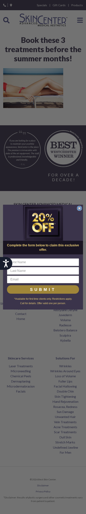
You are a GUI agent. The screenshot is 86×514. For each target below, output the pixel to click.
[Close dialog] (79, 208)
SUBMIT (43, 289)
